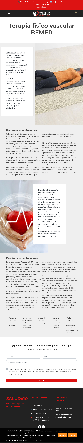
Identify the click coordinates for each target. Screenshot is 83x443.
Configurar (51, 435)
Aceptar (72, 435)
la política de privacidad (19, 372)
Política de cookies (37, 440)
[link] (41, 13)
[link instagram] (43, 427)
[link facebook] (39, 427)
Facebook (37, 4)
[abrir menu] (9, 13)
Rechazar (62, 435)
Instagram (45, 4)
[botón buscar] (65, 13)
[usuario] (70, 13)
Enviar (41, 380)
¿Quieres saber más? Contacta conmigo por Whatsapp (41, 345)
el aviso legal (71, 369)
